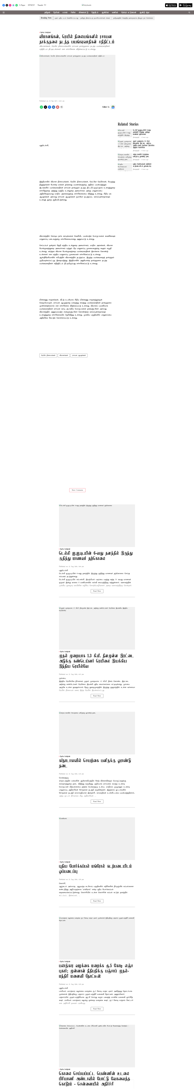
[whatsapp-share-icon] (41, 108)
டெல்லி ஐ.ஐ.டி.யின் (67, 573)
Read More (97, 591)
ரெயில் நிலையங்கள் (48, 355)
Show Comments (77, 490)
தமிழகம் (47, 12)
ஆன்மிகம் (105, 12)
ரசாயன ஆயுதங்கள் (79, 355)
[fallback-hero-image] (125, 133)
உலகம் (65, 12)
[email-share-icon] (57, 108)
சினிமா (73, 12)
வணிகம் (115, 12)
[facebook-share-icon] (49, 108)
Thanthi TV (41, 5)
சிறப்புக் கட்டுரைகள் (128, 12)
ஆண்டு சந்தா (144, 12)
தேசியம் (56, 12)
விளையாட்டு (83, 12)
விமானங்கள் (64, 355)
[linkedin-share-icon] (53, 108)
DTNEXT (31, 5)
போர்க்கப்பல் (107, 889)
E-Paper (22, 5)
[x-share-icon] (45, 108)
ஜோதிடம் (95, 12)
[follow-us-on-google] (113, 107)
